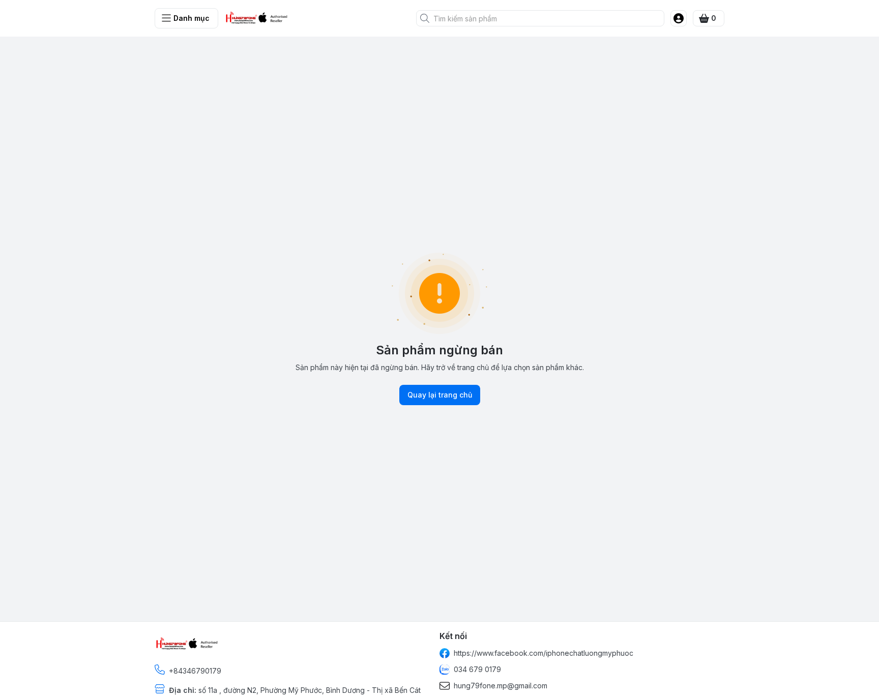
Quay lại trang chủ (439, 394)
